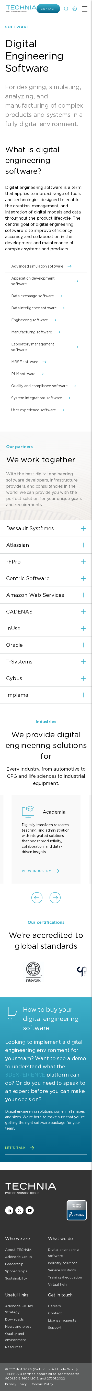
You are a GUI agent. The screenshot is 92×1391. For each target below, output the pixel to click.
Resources (13, 1347)
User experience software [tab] (33, 410)
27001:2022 (56, 1378)
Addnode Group (18, 1257)
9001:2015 (12, 1378)
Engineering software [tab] (29, 320)
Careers (54, 1306)
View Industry (36, 871)
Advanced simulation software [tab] (37, 266)
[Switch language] (74, 8)
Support (55, 1327)
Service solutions (62, 1270)
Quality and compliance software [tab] (39, 386)
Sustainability (16, 1278)
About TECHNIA (18, 1250)
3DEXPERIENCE (25, 1075)
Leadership (14, 1264)
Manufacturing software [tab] (31, 332)
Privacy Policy (16, 1384)
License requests (62, 1320)
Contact (48, 8)
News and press (18, 1326)
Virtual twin (57, 1284)
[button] (46, 528)
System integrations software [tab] (36, 398)
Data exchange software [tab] (32, 296)
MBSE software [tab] (24, 362)
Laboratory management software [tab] (32, 347)
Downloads (14, 1319)
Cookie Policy (42, 1384)
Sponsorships (16, 1271)
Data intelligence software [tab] (33, 308)
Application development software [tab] (33, 281)
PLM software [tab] (23, 374)
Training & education (65, 1277)
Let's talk (15, 1147)
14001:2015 (30, 1378)
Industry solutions (62, 1263)
